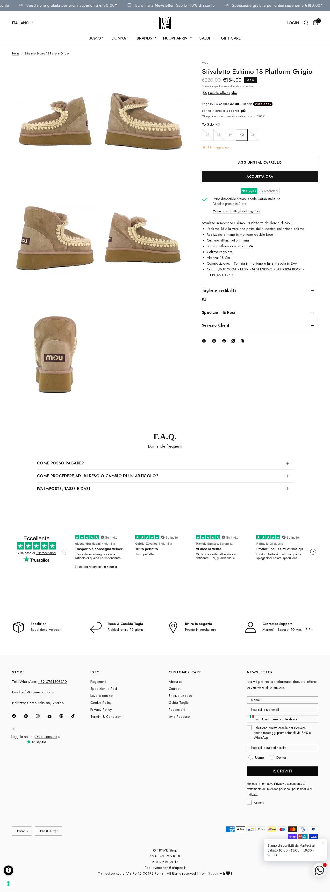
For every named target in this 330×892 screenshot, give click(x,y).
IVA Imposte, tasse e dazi (63, 488)
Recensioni (177, 709)
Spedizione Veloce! (45, 629)
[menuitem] (96, 38)
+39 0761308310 (52, 681)
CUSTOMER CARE (185, 672)
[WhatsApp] (234, 341)
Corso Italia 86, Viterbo (45, 702)
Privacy (279, 783)
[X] (215, 341)
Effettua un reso (180, 695)
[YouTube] (53, 716)
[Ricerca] (306, 23)
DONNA (119, 38)
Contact (174, 688)
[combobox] (253, 719)
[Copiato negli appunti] (243, 341)
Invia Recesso (179, 716)
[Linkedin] (17, 728)
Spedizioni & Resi (218, 312)
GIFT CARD (231, 38)
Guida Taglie (179, 702)
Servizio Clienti (216, 325)
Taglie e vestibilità (219, 290)
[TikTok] (76, 716)
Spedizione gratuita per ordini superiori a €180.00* (82, 5)
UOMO (95, 38)
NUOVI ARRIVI (175, 38)
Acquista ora (260, 176)
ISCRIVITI (282, 771)
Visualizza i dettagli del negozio (236, 211)
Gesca (213, 873)
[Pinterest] (225, 341)
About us (175, 681)
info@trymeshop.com (38, 692)
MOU (205, 63)
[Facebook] (205, 341)
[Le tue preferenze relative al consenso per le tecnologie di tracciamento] (8, 883)
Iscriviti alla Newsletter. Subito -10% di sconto (185, 5)
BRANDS (144, 38)
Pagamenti (98, 681)
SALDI (204, 38)
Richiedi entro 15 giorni (125, 629)
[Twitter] (29, 716)
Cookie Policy (101, 702)
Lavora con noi (102, 695)
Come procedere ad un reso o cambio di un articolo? (97, 476)
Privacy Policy (101, 709)
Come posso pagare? (60, 463)
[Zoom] (89, 70)
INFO (95, 672)
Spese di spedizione (214, 86)
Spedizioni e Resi (103, 688)
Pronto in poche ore (200, 629)
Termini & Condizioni (106, 716)
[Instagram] (41, 716)
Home (15, 53)
